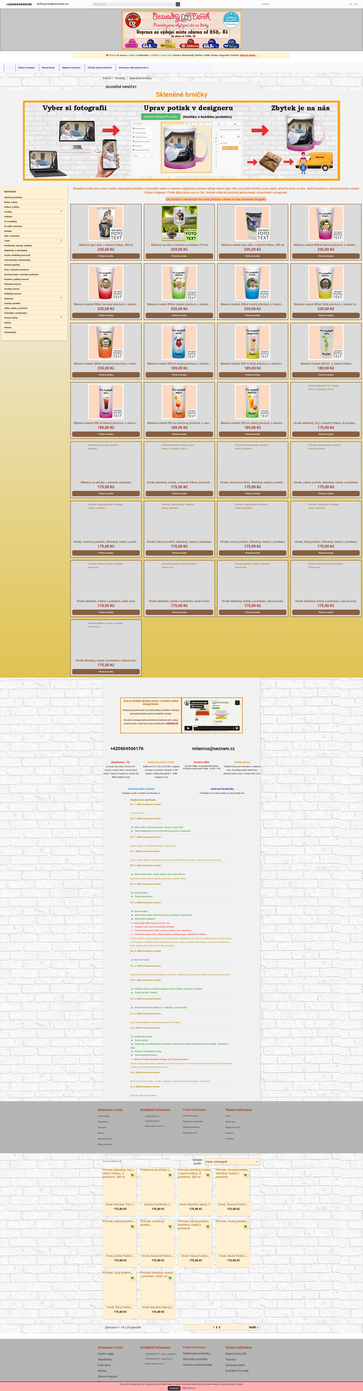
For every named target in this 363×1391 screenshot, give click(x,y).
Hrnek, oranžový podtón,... (158, 1256)
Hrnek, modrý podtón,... (233, 1256)
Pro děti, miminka (13, 226)
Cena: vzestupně (232, 1162)
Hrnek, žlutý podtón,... (120, 1307)
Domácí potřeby (12, 264)
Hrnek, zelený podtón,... (120, 1256)
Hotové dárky (11, 317)
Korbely (8, 231)
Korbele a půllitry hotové (16, 279)
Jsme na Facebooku (222, 788)
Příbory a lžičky (11, 207)
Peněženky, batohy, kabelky (18, 245)
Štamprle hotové (12, 284)
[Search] (178, 4)
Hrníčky (8, 211)
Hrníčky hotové (11, 289)
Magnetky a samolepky (15, 250)
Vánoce (7, 327)
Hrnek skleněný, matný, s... (195, 1204)
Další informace (188, 1388)
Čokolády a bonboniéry (15, 313)
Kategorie (10, 191)
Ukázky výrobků (12, 303)
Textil (7, 240)
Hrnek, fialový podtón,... (195, 1256)
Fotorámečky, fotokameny (17, 260)
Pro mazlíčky (10, 221)
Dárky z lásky (10, 202)
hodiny (7, 322)
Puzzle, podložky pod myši (17, 255)
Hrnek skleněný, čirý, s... (120, 1204)
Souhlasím (174, 1388)
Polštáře (8, 216)
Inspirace (8, 298)
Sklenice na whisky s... (158, 1204)
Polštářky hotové (12, 293)
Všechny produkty (13, 197)
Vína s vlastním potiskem (16, 269)
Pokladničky (10, 332)
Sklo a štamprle (12, 236)
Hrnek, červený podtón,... (233, 1204)
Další (254, 1327)
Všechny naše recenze (141, 788)
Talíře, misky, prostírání (15, 308)
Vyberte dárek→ (249, 55)
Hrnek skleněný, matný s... (158, 1307)
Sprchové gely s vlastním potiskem (21, 274)
